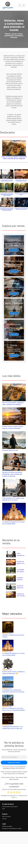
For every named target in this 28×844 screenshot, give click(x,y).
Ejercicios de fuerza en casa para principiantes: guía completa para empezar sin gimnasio (6, 209)
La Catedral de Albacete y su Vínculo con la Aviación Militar (13, 654)
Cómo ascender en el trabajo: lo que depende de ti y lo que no (7, 180)
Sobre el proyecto (6, 816)
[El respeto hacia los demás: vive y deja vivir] (11, 578)
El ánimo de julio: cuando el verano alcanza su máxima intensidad (20, 595)
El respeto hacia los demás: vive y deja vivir (21, 194)
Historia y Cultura (14, 261)
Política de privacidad (7, 826)
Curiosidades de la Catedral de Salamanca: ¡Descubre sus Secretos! (13, 691)
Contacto (4, 818)
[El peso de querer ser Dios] (11, 586)
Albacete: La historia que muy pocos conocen (13, 636)
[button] (20, 5)
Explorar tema (14, 250)
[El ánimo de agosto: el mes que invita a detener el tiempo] (11, 562)
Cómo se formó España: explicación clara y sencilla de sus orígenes (14, 157)
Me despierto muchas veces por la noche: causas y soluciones (21, 209)
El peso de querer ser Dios (10, 450)
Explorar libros (14, 355)
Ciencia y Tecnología (14, 282)
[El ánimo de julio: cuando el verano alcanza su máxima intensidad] (11, 594)
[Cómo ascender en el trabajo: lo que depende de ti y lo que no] (11, 554)
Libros (14, 345)
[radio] (8, 792)
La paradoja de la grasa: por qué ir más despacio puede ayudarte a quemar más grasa (6, 194)
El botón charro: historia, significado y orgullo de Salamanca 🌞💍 (13, 672)
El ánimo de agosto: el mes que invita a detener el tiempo (21, 180)
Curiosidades (14, 240)
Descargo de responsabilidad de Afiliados (12, 828)
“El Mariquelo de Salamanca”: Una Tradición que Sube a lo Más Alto (12, 727)
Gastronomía (14, 324)
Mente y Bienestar (14, 303)
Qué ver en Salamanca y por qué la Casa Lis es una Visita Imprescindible (13, 709)
